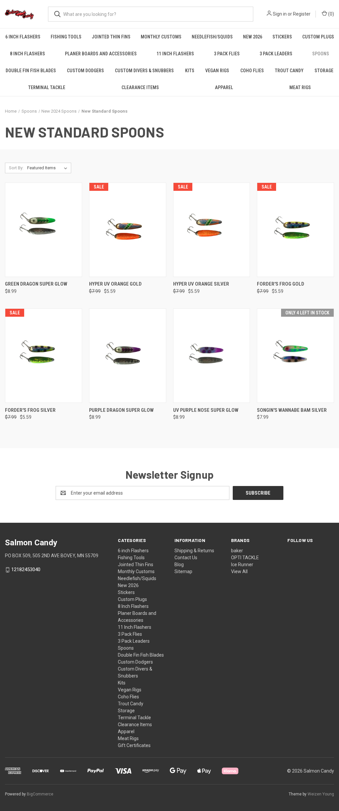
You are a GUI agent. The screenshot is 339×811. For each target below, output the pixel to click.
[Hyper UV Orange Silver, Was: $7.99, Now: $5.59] (211, 230)
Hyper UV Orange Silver (201, 284)
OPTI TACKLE (245, 557)
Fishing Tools (66, 36)
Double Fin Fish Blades (31, 70)
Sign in (280, 14)
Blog (179, 564)
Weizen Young (321, 794)
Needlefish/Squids (212, 36)
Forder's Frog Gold (280, 284)
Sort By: (16, 167)
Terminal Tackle (46, 87)
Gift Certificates (134, 745)
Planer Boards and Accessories (101, 53)
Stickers (282, 36)
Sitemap (183, 571)
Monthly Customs (161, 36)
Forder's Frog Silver (30, 410)
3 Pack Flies (227, 53)
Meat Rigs (300, 87)
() (330, 14)
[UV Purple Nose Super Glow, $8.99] (211, 356)
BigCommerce (40, 794)
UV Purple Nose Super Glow (205, 410)
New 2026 (252, 36)
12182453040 (25, 569)
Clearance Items (140, 87)
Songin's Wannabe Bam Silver (292, 410)
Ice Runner (242, 564)
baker (237, 550)
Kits (189, 70)
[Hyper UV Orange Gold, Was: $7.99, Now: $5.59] (127, 230)
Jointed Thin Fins (111, 36)
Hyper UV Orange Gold (115, 284)
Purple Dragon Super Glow (121, 410)
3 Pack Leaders (276, 53)
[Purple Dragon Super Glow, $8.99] (127, 356)
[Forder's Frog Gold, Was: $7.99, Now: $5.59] (295, 230)
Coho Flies (252, 70)
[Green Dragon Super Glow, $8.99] (43, 230)
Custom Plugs (318, 36)
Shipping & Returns (194, 550)
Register (302, 14)
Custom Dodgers (85, 70)
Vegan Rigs (217, 70)
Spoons (320, 53)
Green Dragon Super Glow (36, 284)
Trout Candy (289, 70)
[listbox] (48, 168)
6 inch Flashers (22, 36)
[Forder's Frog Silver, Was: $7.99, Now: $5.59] (43, 356)
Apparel (224, 87)
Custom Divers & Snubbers (144, 70)
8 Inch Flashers (27, 53)
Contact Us (185, 557)
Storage (324, 70)
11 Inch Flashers (175, 53)
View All (239, 571)
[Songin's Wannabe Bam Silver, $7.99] (295, 356)
